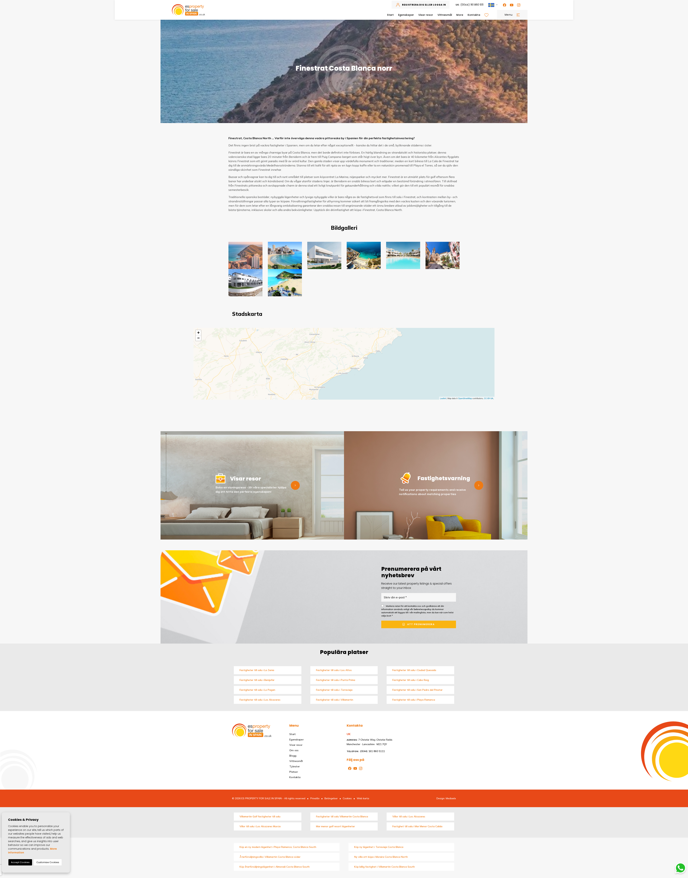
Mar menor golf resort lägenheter (335, 826)
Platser (293, 771)
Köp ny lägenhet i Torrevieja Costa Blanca (378, 847)
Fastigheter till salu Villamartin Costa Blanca (342, 816)
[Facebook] (503, 4)
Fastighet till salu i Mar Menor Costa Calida (417, 826)
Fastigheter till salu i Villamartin (334, 699)
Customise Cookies (47, 862)
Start (390, 15)
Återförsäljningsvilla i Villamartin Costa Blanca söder (270, 856)
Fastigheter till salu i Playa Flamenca (413, 699)
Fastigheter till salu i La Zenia (257, 670)
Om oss (294, 750)
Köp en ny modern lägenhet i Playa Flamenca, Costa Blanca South (278, 847)
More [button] (459, 15)
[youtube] (510, 4)
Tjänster (294, 766)
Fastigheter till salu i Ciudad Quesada (414, 670)
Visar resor (425, 15)
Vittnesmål (445, 15)
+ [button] (198, 332)
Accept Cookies (20, 862)
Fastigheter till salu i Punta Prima (335, 680)
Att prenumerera (420, 624)
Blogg (292, 755)
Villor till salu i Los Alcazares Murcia (260, 826)
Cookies (347, 798)
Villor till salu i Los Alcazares (408, 816)
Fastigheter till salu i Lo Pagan (257, 689)
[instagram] (518, 4)
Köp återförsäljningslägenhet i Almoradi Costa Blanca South (275, 866)
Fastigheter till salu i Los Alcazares (260, 699)
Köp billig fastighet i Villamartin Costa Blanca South (384, 866)
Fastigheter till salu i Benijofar (257, 680)
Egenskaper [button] (406, 15)
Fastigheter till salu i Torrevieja (334, 689)
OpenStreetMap (465, 398)
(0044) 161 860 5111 (470, 4)
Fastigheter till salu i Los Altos (334, 670)
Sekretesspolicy (423, 609)
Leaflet (443, 398)
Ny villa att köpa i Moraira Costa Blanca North (381, 856)
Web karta (363, 798)
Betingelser (331, 798)
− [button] (198, 338)
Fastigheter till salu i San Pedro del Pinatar (417, 689)
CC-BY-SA (488, 398)
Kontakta (474, 15)
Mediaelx (451, 798)
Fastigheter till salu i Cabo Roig (410, 680)
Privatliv (314, 798)
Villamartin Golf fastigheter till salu (260, 816)
